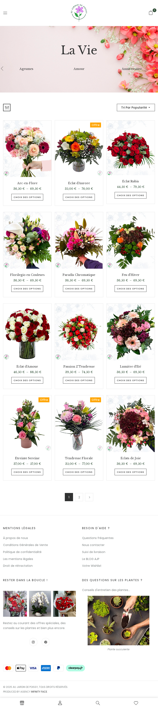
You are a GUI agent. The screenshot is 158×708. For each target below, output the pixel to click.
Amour (79, 69)
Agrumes (26, 69)
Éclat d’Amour (27, 366)
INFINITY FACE (39, 691)
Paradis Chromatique (79, 275)
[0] (151, 13)
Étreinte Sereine (27, 458)
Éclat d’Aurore (79, 183)
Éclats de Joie (131, 458)
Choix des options (27, 197)
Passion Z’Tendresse (79, 366)
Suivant (89, 497)
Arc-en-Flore (27, 183)
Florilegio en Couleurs (27, 275)
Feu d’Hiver (130, 275)
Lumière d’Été (130, 366)
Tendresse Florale (79, 458)
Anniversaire (132, 69)
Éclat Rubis (130, 181)
